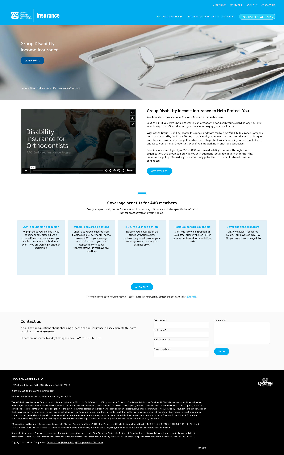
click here (191, 296)
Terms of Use (53, 442)
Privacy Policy (69, 442)
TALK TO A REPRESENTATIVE (257, 16)
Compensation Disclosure (90, 442)
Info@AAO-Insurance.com (41, 390)
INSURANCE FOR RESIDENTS (203, 16)
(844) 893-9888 (45, 331)
